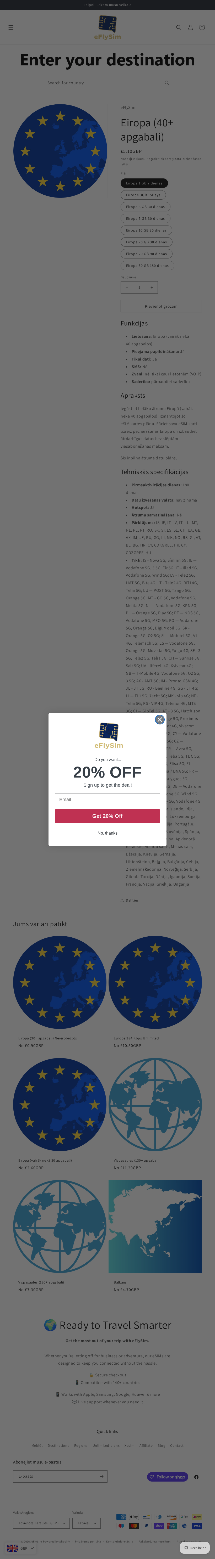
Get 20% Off (107, 816)
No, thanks (107, 833)
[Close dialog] (159, 719)
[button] (107, 736)
